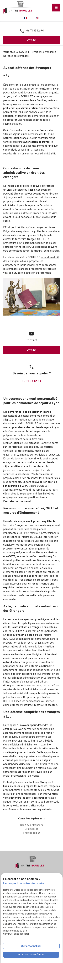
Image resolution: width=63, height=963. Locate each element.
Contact (31, 40)
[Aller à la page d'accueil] (19, 7)
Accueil (24, 52)
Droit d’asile (31, 829)
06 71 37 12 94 (35, 30)
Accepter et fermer (32, 954)
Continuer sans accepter (16, 934)
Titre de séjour (31, 833)
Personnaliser (33, 946)
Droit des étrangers (43, 52)
